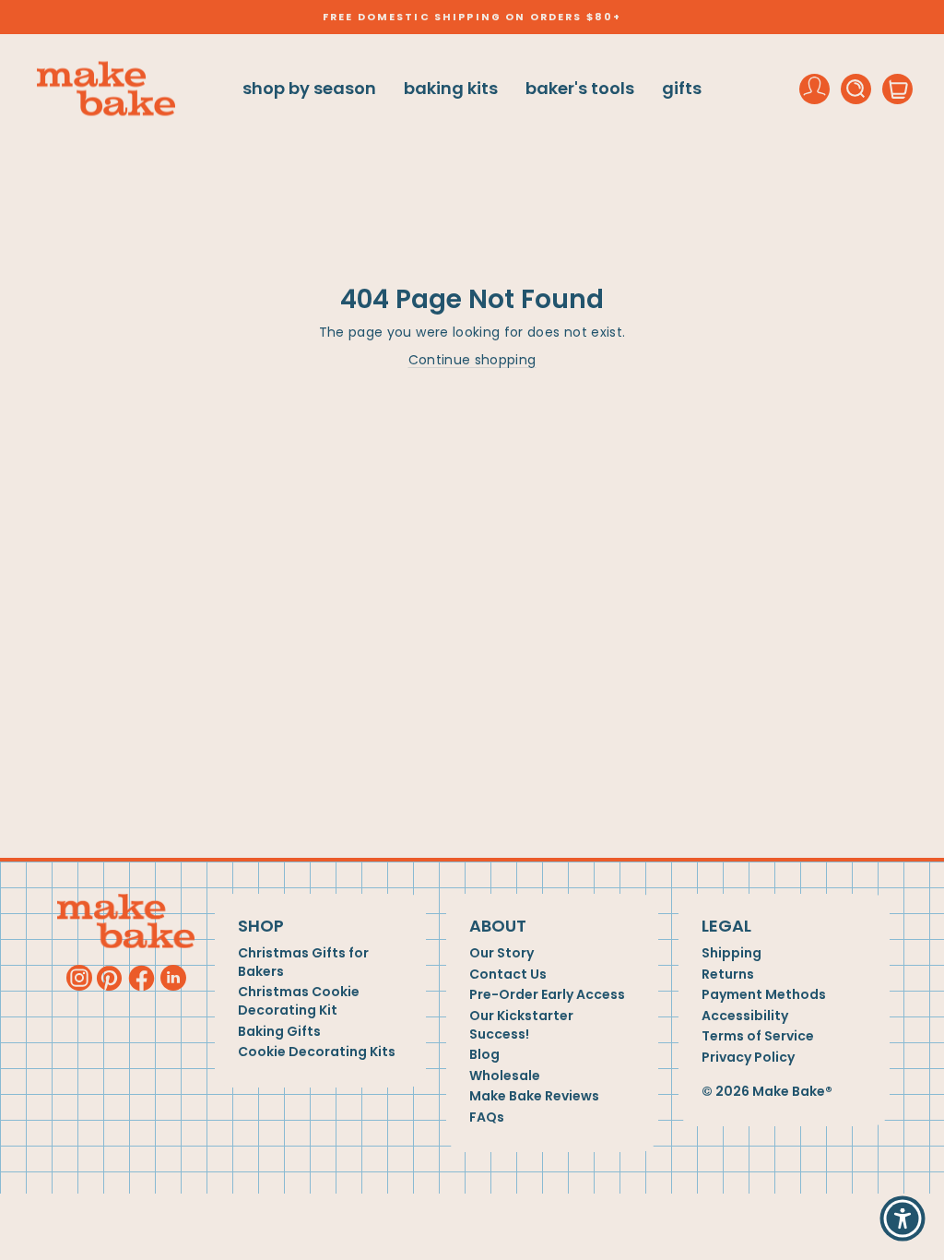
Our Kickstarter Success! (521, 1025)
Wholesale (504, 1076)
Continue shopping (472, 360)
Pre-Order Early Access (547, 995)
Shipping (731, 953)
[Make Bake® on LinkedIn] (173, 978)
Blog (484, 1055)
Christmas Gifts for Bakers (303, 963)
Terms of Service (758, 1036)
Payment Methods (764, 995)
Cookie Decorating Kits (316, 1052)
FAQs (486, 1117)
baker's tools (579, 88)
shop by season (309, 88)
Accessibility (745, 1016)
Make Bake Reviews (534, 1096)
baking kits (451, 88)
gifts (682, 88)
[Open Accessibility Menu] (902, 1218)
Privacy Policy (748, 1057)
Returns (728, 974)
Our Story (501, 953)
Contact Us (508, 974)
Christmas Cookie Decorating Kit (299, 1001)
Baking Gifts (279, 1031)
